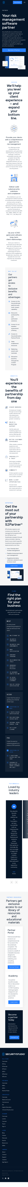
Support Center (5, 1175)
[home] (4, 2)
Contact (4, 1154)
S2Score (4, 1076)
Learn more (14, 566)
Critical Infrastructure (8, 1109)
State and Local (6, 1099)
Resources (5, 1143)
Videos (4, 1135)
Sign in (4, 1126)
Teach (3, 1124)
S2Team (4, 1069)
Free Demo (17, 2)
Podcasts (4, 1138)
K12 (3, 1104)
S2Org (4, 1064)
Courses (4, 1121)
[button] (24, 2)
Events (4, 1140)
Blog (3, 1133)
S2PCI (3, 1071)
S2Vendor (4, 1066)
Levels (4, 1118)
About (3, 1152)
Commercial (5, 1102)
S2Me (3, 1145)
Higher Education (6, 1107)
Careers (4, 1159)
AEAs (3, 1088)
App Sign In (5, 1162)
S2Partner (4, 1074)
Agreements (5, 1173)
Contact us (14, 1037)
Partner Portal (14, 967)
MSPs (3, 1085)
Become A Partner (14, 50)
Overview (4, 1061)
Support (4, 1157)
